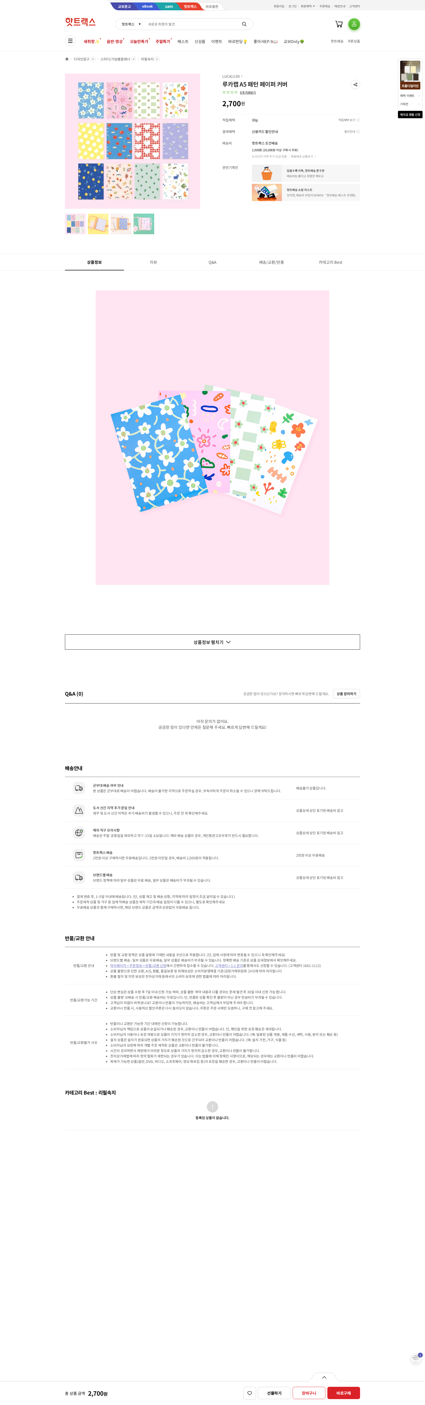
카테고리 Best (330, 262)
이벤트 (216, 41)
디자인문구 (82, 59)
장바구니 (309, 1393)
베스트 (183, 41)
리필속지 (147, 59)
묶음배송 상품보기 (302, 156)
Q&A (213, 262)
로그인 (292, 6)
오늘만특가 (139, 41)
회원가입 (279, 6)
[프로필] (354, 24)
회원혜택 (306, 6)
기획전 (404, 104)
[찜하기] (249, 1393)
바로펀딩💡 (238, 41)
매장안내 (339, 6)
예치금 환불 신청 (410, 114)
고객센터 (354, 6)
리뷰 (153, 262)
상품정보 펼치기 (209, 642)
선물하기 (274, 1393)
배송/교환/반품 (271, 262)
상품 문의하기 (346, 693)
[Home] (67, 59)
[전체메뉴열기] (70, 40)
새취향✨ (91, 41)
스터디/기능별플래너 (115, 59)
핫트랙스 (128, 24)
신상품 (200, 41)
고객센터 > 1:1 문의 (229, 965)
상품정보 (94, 262)
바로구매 (343, 1393)
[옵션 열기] (324, 1377)
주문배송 (324, 6)
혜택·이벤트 (407, 95)
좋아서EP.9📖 (266, 41)
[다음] (201, 143)
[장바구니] (338, 24)
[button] (355, 84)
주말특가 (163, 41)
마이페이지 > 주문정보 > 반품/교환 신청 (138, 965)
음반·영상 (114, 41)
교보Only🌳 (294, 41)
